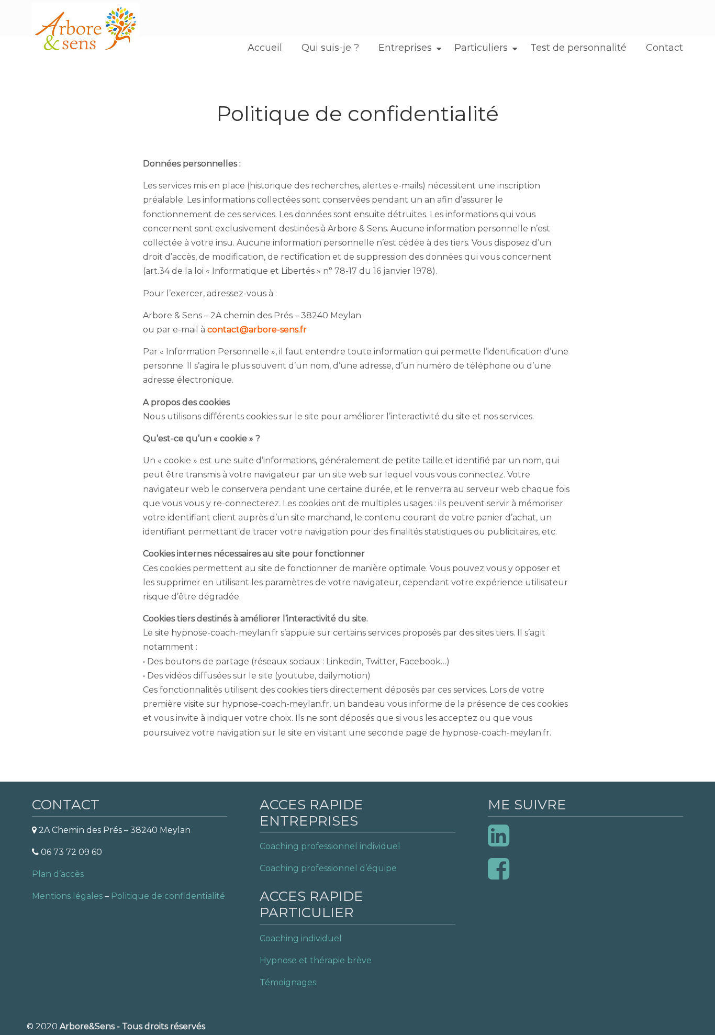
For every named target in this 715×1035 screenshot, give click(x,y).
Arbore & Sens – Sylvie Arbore (85, 29)
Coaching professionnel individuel (330, 846)
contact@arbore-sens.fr (257, 330)
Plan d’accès (58, 874)
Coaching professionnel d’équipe (328, 868)
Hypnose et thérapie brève (316, 960)
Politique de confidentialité (168, 896)
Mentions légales (67, 896)
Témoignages (288, 982)
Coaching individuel (301, 938)
